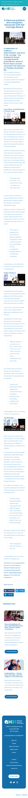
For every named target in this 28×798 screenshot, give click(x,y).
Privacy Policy (14, 762)
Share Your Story (14, 746)
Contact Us (14, 768)
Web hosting (18, 794)
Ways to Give (14, 749)
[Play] (5, 123)
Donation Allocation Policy (14, 765)
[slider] (13, 122)
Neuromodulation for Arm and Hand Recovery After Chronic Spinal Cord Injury (14, 626)
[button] (14, 118)
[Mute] (21, 123)
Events (14, 752)
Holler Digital (24, 794)
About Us (14, 740)
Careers (14, 759)
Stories (14, 743)
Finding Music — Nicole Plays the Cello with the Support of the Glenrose (14, 675)
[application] (14, 118)
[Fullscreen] (23, 123)
